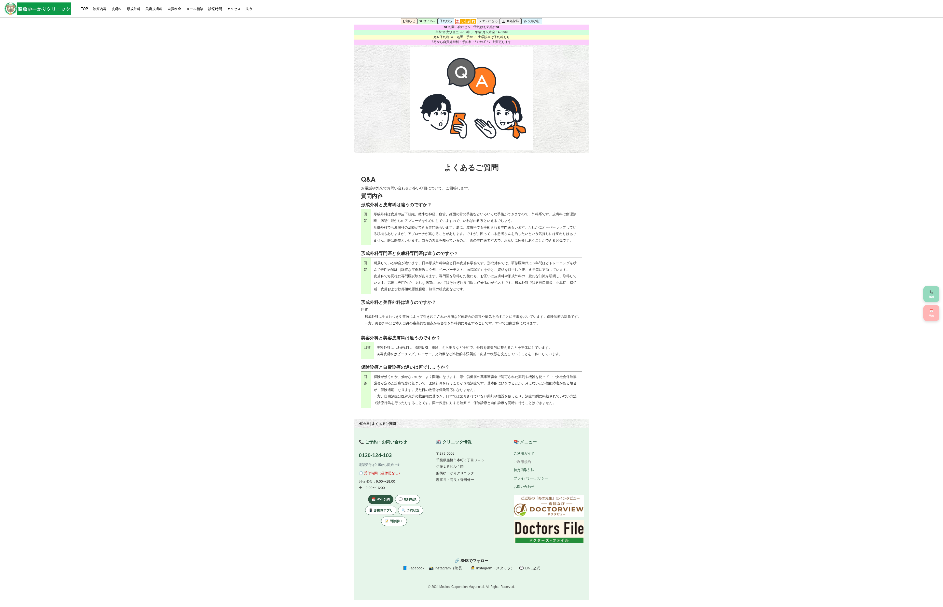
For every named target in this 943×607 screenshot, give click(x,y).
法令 (249, 8)
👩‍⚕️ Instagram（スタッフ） (492, 568)
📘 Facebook (413, 568)
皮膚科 (116, 8)
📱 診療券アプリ (381, 510)
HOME (364, 423)
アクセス (234, 8)
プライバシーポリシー (531, 478)
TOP (84, 8)
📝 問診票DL (394, 521)
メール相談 (194, 8)
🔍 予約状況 (410, 510)
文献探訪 (534, 21)
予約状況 (446, 21)
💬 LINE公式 (529, 568)
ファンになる (488, 21)
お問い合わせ (524, 487)
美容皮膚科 (154, 8)
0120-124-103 (375, 455)
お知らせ (408, 21)
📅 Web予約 (381, 499)
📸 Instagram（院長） (447, 568)
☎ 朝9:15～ (427, 21)
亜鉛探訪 (512, 21)
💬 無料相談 (407, 499)
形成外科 (133, 8)
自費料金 (174, 8)
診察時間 (215, 8)
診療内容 (100, 8)
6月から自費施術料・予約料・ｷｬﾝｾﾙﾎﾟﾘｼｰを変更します (471, 42)
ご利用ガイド (524, 453)
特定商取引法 (524, 470)
